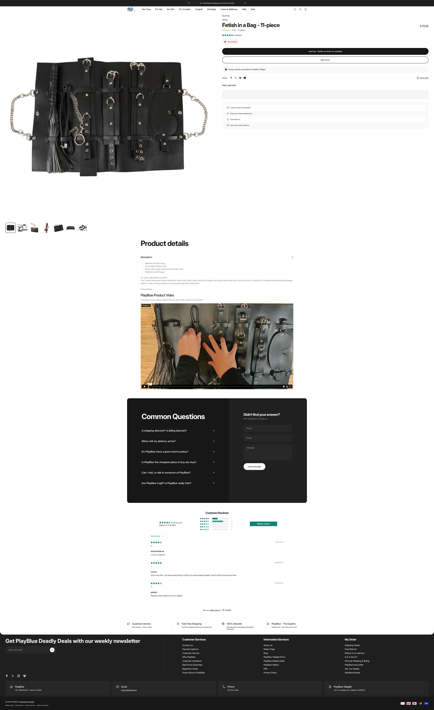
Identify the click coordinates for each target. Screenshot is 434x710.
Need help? (424, 78)
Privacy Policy (270, 672)
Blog (266, 653)
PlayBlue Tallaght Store (274, 657)
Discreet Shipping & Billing (357, 661)
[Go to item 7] (83, 228)
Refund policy (9, 705)
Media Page (269, 649)
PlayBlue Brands (352, 672)
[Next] (244, 3)
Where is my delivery (355, 653)
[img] (156, 542)
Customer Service (190, 653)
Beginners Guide (190, 669)
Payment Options (190, 649)
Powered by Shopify (26, 702)
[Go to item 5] (59, 228)
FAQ (265, 669)
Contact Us (187, 645)
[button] (228, 35)
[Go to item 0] (10, 228)
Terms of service (30, 705)
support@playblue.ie (129, 690)
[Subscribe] (52, 650)
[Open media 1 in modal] (108, 117)
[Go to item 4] (47, 228)
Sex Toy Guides (352, 669)
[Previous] (189, 3)
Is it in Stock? (351, 657)
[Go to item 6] (71, 228)
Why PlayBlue (188, 657)
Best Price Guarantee (192, 665)
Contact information (42, 705)
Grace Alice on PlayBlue (193, 672)
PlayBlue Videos (271, 665)
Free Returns (351, 649)
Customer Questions (192, 661)
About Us (268, 645)
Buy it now (325, 60)
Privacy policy (19, 705)
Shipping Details (352, 645)
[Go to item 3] (35, 228)
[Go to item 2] (22, 228)
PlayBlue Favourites (354, 665)
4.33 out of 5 (176, 522)
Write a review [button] (263, 524)
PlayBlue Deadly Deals (274, 661)
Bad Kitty (226, 16)
